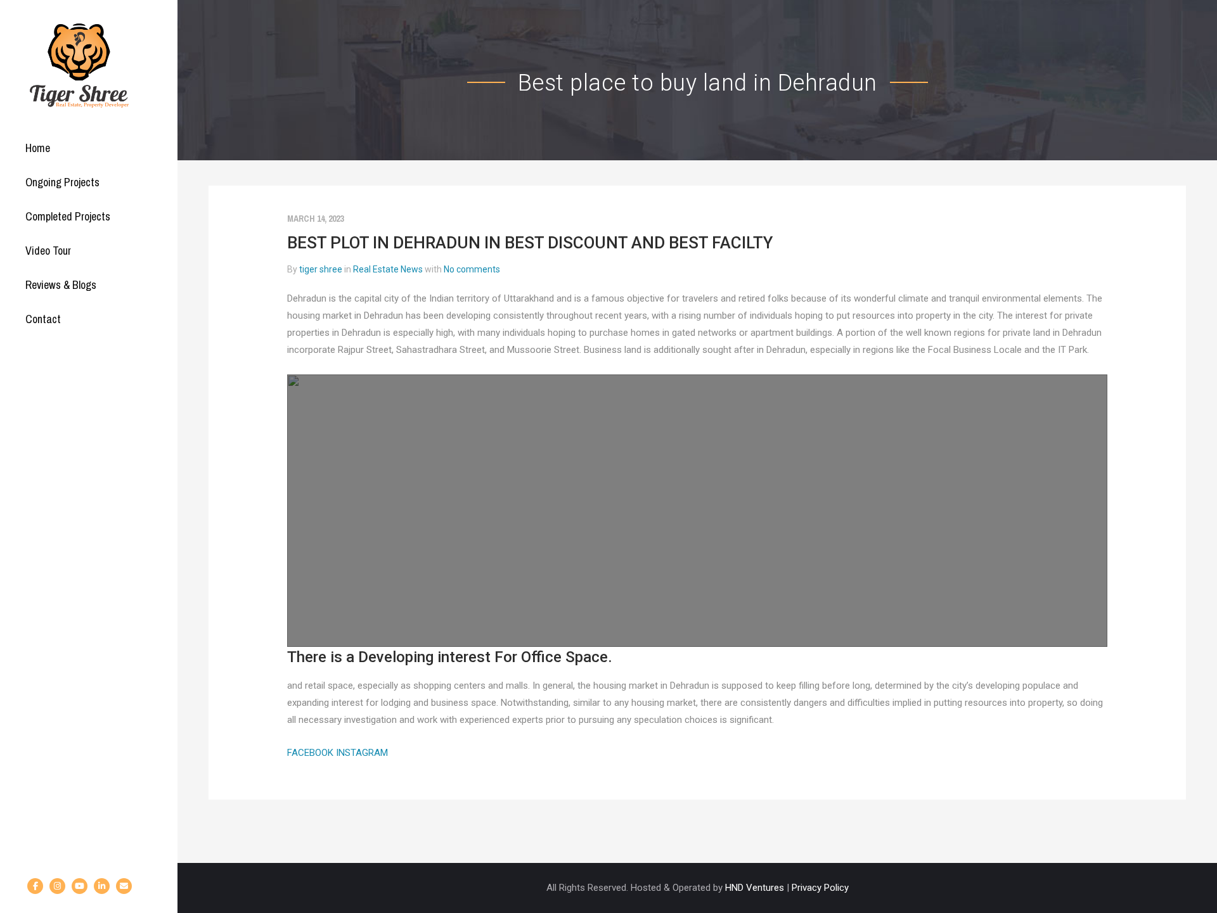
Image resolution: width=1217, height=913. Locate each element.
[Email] (124, 886)
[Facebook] (35, 886)
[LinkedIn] (102, 886)
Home (37, 148)
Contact (43, 319)
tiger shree (320, 269)
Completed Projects (67, 216)
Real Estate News (388, 269)
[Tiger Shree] (79, 65)
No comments (472, 269)
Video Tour (48, 251)
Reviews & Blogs (60, 285)
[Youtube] (79, 886)
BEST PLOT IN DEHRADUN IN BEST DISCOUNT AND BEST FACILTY (530, 242)
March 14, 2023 (315, 218)
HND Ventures (754, 887)
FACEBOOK (311, 752)
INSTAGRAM (362, 752)
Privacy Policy (820, 887)
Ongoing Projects (62, 182)
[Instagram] (57, 886)
